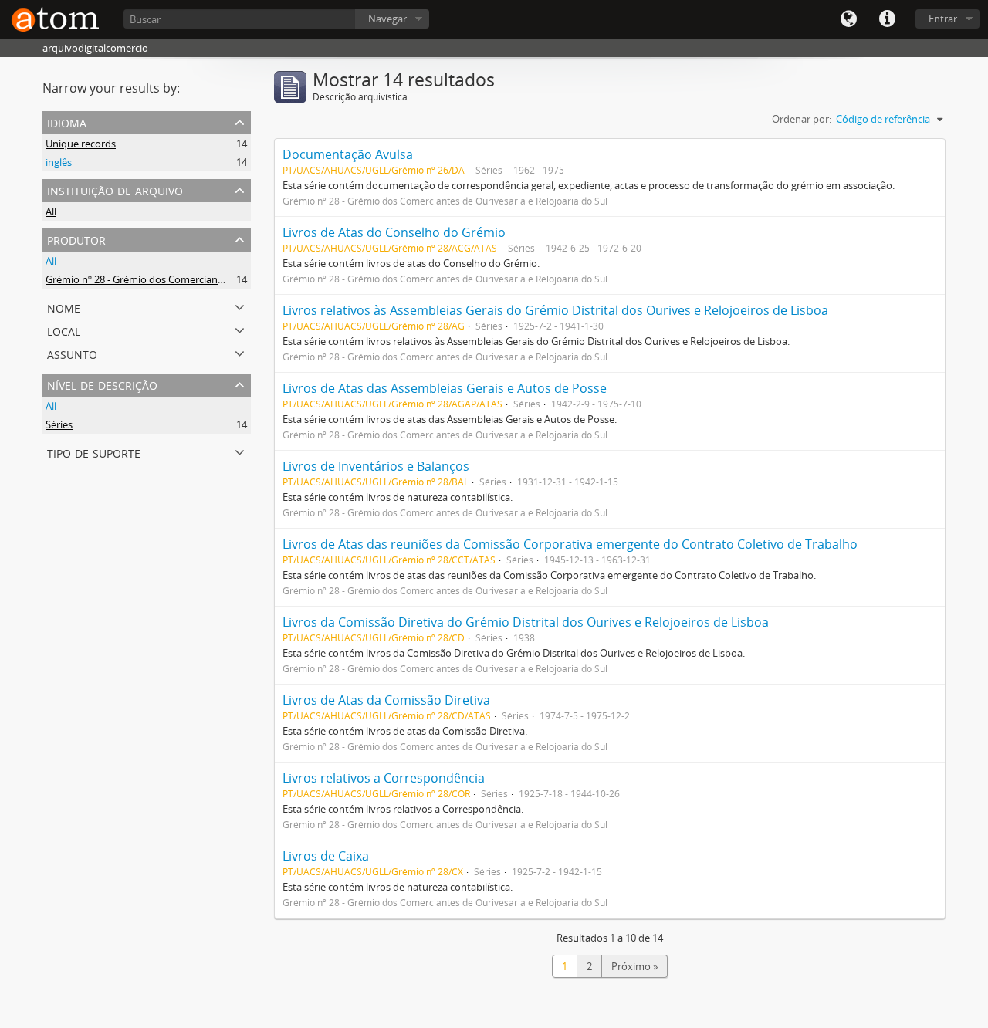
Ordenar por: (801, 119)
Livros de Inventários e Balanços (376, 466)
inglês (59, 162)
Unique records (81, 143)
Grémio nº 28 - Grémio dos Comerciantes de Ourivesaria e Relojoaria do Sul (216, 279)
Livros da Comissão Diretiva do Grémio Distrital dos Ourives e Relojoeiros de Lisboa (526, 622)
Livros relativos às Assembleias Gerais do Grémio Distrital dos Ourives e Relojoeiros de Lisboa (555, 310)
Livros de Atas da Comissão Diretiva (386, 700)
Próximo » (634, 966)
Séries (59, 424)
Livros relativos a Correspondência (384, 777)
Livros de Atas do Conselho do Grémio (394, 232)
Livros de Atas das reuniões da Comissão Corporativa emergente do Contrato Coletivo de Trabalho (570, 544)
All (51, 211)
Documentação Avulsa (348, 154)
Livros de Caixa (326, 855)
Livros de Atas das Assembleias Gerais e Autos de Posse (445, 388)
